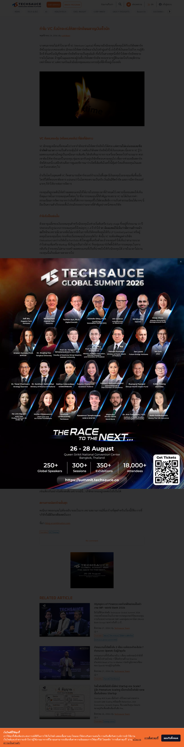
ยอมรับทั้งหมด (171, 738)
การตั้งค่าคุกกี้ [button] (151, 738)
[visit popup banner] (92, 373)
